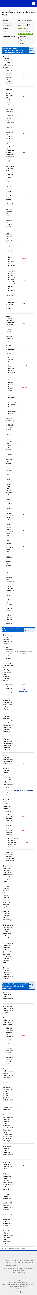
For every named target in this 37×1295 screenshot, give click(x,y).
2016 (13, 10)
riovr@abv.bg (21, 23)
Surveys (9, 10)
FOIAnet (18, 1288)
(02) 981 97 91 (19, 1262)
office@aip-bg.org (10, 1265)
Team (13, 1272)
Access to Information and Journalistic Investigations (18, 1284)
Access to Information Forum (18, 1286)
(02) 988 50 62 (9, 1262)
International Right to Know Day (18, 1282)
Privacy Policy (21, 1272)
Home (3, 10)
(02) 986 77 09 (29, 1262)
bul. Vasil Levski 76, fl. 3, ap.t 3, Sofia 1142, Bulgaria (20, 1260)
